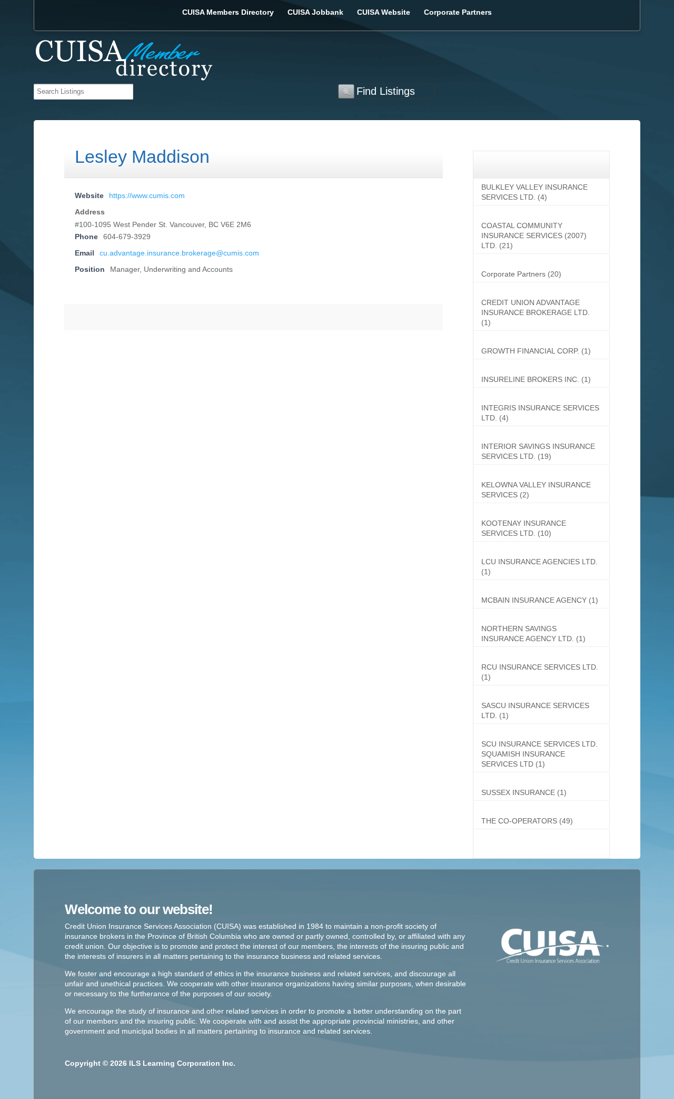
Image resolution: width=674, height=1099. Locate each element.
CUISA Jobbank (315, 12)
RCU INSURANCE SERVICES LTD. (539, 667)
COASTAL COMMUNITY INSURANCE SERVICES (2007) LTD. (534, 235)
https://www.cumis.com (147, 195)
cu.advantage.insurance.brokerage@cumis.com (179, 253)
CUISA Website (383, 12)
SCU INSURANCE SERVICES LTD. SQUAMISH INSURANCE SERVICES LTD (539, 754)
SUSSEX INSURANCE (518, 792)
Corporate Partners (458, 12)
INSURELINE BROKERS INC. (530, 379)
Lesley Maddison (142, 156)
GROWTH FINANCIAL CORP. (530, 351)
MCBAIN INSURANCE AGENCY (534, 600)
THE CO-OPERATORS (519, 821)
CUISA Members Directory (228, 12)
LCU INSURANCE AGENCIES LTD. (539, 561)
